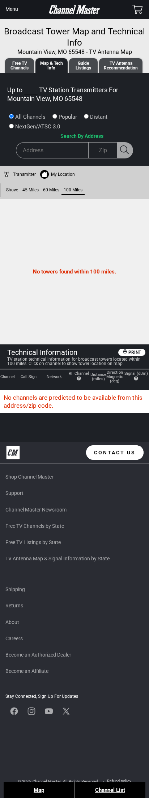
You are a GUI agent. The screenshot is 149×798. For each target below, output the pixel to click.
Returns (14, 605)
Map (39, 790)
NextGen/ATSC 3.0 (37, 126)
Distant (98, 117)
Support (14, 493)
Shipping (15, 589)
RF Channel (79, 373)
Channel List (110, 790)
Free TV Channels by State (34, 526)
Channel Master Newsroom (36, 510)
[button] (12, 9)
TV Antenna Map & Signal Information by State (57, 558)
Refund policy (119, 781)
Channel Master (47, 781)
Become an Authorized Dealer (38, 655)
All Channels (30, 117)
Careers (14, 638)
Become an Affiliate (26, 671)
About (12, 622)
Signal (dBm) (136, 373)
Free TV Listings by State (33, 542)
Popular (68, 117)
